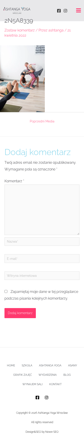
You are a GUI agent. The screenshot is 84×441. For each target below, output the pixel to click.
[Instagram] (65, 11)
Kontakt (55, 384)
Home (11, 365)
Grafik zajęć (22, 374)
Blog (67, 374)
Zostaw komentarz (19, 30)
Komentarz (14, 181)
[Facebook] (59, 11)
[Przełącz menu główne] (78, 10)
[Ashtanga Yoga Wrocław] (16, 10)
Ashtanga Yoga (50, 365)
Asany (72, 365)
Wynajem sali (32, 384)
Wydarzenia (48, 374)
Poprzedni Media (42, 121)
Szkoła (27, 365)
